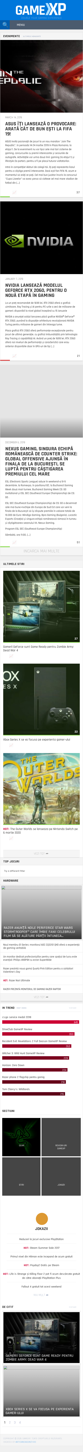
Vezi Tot (39, 854)
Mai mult (39, 1295)
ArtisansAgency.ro (26, 1442)
